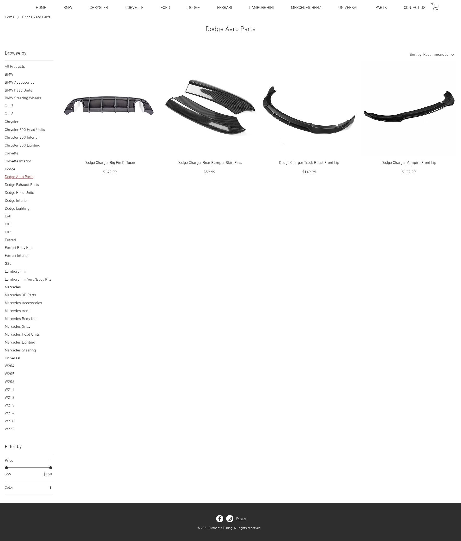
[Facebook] (219, 518)
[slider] (6, 468)
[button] (435, 6)
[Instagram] (229, 518)
